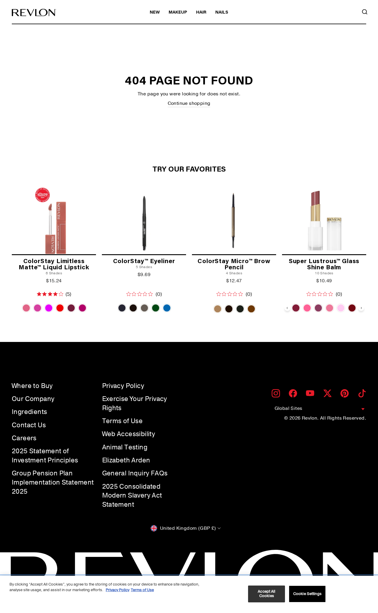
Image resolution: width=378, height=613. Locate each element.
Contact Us (29, 425)
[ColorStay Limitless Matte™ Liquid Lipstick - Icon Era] (49, 308)
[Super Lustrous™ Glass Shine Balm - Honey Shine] (307, 308)
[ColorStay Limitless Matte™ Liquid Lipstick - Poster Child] (26, 308)
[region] (189, 594)
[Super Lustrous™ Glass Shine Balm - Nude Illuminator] (329, 308)
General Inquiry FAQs (135, 473)
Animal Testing (125, 447)
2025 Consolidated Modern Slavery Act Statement (132, 495)
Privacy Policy (123, 386)
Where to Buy (32, 386)
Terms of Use (122, 421)
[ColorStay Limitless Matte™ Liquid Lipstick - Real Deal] (71, 308)
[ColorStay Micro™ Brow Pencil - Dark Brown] (229, 309)
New (155, 12)
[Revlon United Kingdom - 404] (34, 12)
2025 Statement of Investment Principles (45, 456)
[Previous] (287, 308)
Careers (24, 438)
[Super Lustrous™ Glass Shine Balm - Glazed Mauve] (318, 308)
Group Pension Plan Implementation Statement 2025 (53, 482)
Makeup (178, 12)
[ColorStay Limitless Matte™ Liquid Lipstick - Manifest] (37, 308)
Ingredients (29, 411)
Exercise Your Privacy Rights (134, 403)
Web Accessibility (128, 434)
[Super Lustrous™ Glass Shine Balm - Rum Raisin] (296, 308)
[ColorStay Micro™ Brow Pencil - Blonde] (218, 309)
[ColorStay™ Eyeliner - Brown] (133, 308)
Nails (221, 12)
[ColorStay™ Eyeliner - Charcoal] (144, 308)
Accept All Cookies (266, 594)
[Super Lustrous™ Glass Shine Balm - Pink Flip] (341, 308)
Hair (201, 12)
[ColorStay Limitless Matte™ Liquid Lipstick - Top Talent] (60, 308)
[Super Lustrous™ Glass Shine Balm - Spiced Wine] (352, 308)
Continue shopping (189, 103)
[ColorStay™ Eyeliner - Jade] (155, 308)
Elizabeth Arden (126, 460)
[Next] (361, 308)
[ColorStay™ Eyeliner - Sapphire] (167, 308)
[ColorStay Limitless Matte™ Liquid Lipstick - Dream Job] (82, 308)
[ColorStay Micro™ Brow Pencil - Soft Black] (240, 309)
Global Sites (288, 408)
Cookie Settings (307, 593)
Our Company (33, 398)
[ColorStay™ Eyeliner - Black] (122, 308)
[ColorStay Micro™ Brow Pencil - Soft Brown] (251, 309)
